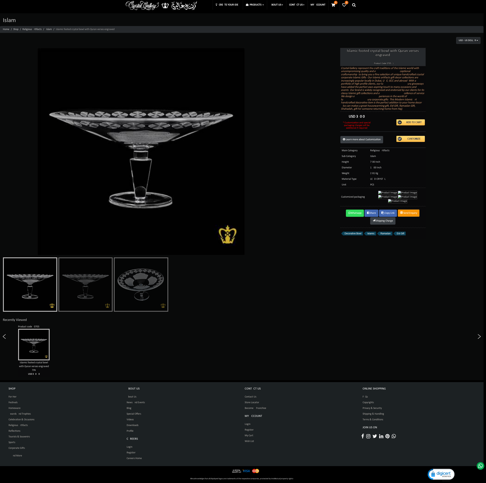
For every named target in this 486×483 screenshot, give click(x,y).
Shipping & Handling (373, 414)
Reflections (14, 431)
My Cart (249, 435)
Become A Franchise (255, 408)
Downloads (132, 425)
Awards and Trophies (20, 414)
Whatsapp (356, 213)
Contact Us (250, 396)
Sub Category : (349, 156)
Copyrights (368, 402)
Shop (15, 29)
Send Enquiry (410, 213)
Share (372, 213)
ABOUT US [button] (275, 4)
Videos (130, 419)
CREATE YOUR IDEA (228, 4)
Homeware (15, 408)
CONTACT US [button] (296, 4)
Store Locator (252, 402)
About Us (131, 396)
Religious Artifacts (32, 29)
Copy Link (389, 213)
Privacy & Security (372, 408)
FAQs (365, 396)
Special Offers (134, 414)
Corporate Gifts (17, 448)
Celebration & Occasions (21, 419)
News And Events (136, 402)
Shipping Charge (384, 220)
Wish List (249, 441)
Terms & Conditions (373, 419)
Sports (12, 442)
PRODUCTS (255, 4)
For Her (13, 396)
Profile (130, 431)
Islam (49, 29)
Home (6, 29)
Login (129, 447)
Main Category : (350, 150)
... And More (15, 455)
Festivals (13, 402)
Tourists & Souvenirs (19, 436)
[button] (441, 474)
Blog (129, 408)
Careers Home (134, 458)
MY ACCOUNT (318, 4)
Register (131, 452)
